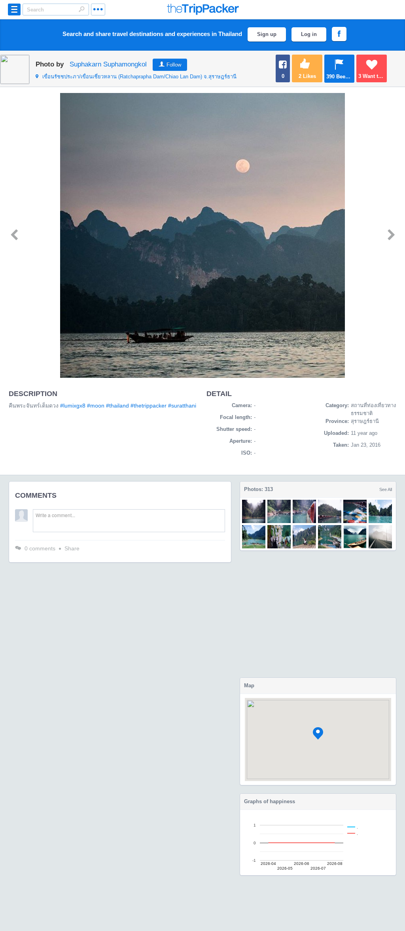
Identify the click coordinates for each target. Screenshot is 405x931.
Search (81, 9)
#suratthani (182, 405)
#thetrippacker (149, 405)
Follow (174, 65)
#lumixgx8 (72, 405)
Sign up (266, 34)
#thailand (117, 405)
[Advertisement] (318, 614)
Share (71, 548)
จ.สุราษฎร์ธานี (139, 77)
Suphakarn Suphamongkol (108, 64)
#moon (95, 405)
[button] (318, 733)
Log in (309, 34)
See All (385, 489)
